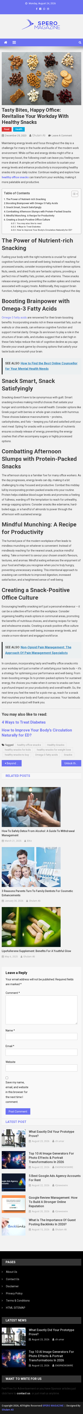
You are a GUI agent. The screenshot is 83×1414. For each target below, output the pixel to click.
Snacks (68, 754)
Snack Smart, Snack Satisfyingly (23, 207)
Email (10, 1046)
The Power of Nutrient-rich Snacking (26, 199)
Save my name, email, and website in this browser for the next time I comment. (17, 1092)
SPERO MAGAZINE (53, 1405)
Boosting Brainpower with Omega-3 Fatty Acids (32, 203)
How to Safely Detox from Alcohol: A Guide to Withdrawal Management (38, 833)
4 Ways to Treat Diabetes (28, 227)
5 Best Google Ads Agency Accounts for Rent (55, 1178)
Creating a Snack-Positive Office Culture (28, 219)
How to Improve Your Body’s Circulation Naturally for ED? (44, 230)
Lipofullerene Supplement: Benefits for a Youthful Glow (36, 951)
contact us (23, 1393)
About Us (11, 1271)
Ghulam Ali (38, 135)
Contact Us (12, 1279)
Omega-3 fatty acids (14, 317)
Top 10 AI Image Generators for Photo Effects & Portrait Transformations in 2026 (51, 1158)
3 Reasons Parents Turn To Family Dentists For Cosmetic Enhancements (37, 893)
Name (10, 1030)
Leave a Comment (62, 135)
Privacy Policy (14, 1293)
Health (18, 129)
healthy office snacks (29, 744)
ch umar (59, 1141)
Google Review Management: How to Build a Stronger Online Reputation (53, 1202)
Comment (13, 992)
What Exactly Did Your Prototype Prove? (51, 1134)
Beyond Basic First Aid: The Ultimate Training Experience (14, 763)
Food (6, 129)
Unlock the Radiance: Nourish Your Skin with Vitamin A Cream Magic (72, 763)
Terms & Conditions (18, 1300)
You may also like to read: (29, 223)
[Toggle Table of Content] (73, 194)
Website (10, 1061)
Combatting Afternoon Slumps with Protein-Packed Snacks (38, 211)
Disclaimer (12, 1286)
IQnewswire (61, 1185)
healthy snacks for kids (18, 749)
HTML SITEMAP (15, 1307)
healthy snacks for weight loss (54, 749)
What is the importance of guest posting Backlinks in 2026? (52, 1222)
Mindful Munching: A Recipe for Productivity (30, 215)
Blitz (29, 841)
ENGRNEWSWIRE (64, 1167)
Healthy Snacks (55, 744)
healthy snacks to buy (17, 754)
